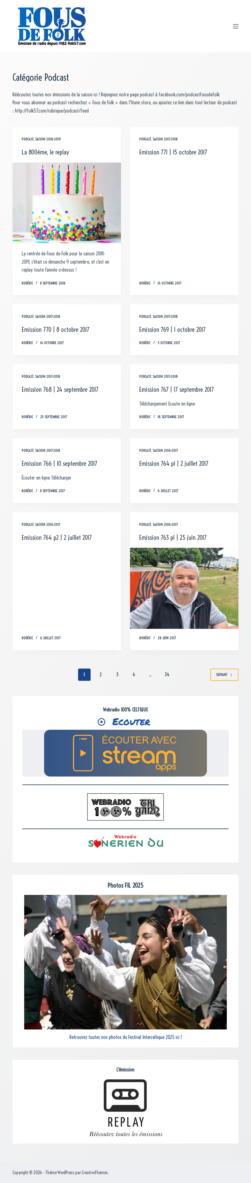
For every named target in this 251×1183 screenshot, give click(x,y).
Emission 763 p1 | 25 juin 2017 (173, 537)
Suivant (221, 674)
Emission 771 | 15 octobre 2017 (173, 152)
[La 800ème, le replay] (67, 203)
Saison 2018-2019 (48, 139)
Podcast (27, 139)
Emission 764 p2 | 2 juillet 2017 (57, 537)
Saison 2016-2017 (165, 450)
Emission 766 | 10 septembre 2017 (59, 463)
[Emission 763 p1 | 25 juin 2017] (184, 588)
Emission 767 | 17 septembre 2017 (176, 389)
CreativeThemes (95, 1172)
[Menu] (235, 26)
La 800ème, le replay (45, 152)
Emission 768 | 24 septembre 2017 (60, 389)
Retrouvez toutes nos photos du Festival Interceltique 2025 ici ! (125, 1037)
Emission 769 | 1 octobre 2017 (172, 329)
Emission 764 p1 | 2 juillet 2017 (173, 463)
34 (167, 674)
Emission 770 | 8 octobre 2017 (55, 329)
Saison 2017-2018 (165, 139)
